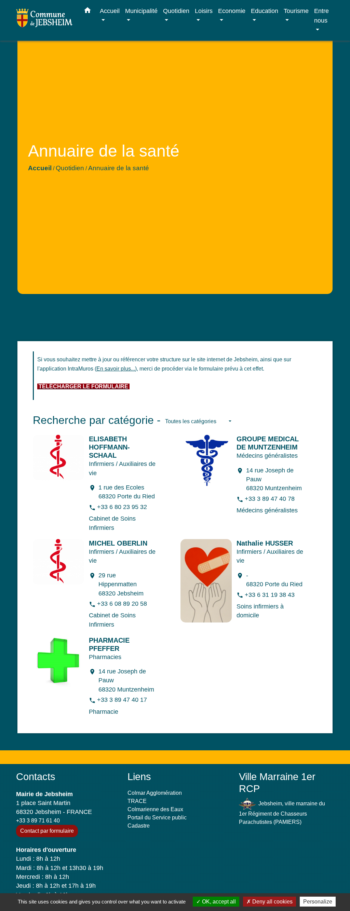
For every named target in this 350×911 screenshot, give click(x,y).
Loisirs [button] (204, 10)
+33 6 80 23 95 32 (122, 507)
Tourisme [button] (296, 10)
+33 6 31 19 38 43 (270, 594)
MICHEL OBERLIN (118, 543)
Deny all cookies (272, 902)
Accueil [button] (110, 10)
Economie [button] (231, 10)
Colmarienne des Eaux (155, 809)
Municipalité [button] (141, 10)
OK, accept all (218, 902)
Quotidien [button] (176, 10)
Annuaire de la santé (118, 168)
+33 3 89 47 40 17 (122, 699)
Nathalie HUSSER (265, 543)
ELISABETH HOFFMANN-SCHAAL (109, 447)
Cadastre (138, 826)
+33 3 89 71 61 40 (38, 820)
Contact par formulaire (47, 831)
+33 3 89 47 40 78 (270, 498)
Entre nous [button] (321, 15)
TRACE (137, 801)
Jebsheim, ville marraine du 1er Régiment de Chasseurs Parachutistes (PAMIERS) (282, 813)
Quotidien (70, 168)
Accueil (40, 168)
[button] (87, 11)
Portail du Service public (157, 817)
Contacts (35, 776)
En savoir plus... (115, 369)
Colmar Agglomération (154, 793)
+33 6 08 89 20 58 (122, 603)
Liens (139, 776)
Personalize (317, 902)
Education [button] (264, 10)
